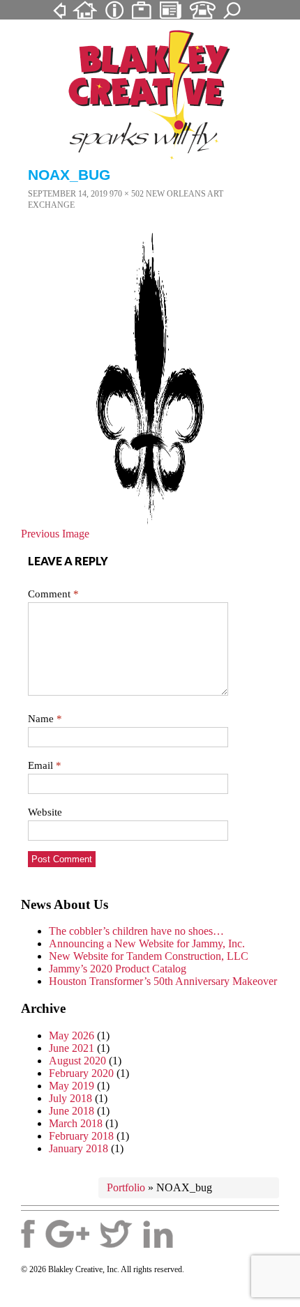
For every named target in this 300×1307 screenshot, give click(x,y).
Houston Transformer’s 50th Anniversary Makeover (163, 981)
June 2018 (71, 1111)
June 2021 (71, 1048)
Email (44, 765)
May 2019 (71, 1086)
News (170, 9)
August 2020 (77, 1061)
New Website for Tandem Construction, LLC (148, 956)
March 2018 (76, 1123)
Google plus (67, 1234)
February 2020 (81, 1073)
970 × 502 (127, 194)
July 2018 (70, 1098)
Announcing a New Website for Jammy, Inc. (147, 943)
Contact (203, 9)
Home (85, 9)
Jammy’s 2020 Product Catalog (117, 968)
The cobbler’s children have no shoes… (136, 931)
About (114, 9)
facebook (28, 1234)
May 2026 (71, 1035)
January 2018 (78, 1148)
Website (45, 812)
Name (45, 718)
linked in (158, 1234)
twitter (116, 1234)
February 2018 (81, 1136)
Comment (53, 593)
